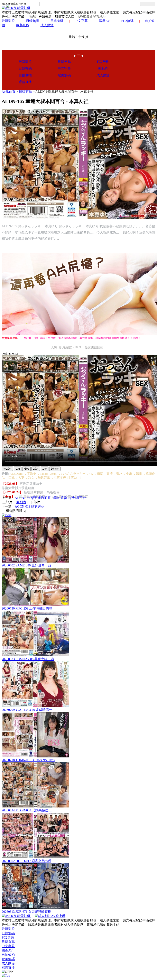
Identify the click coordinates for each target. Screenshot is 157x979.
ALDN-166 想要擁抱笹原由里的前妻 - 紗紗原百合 (50, 498)
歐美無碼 (22, 25)
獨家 (100, 473)
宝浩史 (31, 473)
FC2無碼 (127, 21)
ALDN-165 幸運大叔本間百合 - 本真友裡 (64, 91)
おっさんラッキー (73, 473)
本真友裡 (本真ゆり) (67, 477)
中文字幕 (81, 21)
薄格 (119, 473)
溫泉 (139, 473)
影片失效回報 (94, 347)
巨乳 (11, 477)
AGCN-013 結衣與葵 (29, 506)
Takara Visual (48, 473)
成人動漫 (47, 25)
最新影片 (8, 21)
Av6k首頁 (8, 91)
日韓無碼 (32, 21)
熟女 (31, 477)
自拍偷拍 (25, 75)
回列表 (21, 502)
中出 (129, 473)
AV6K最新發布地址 (92, 16)
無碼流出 (44, 477)
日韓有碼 (56, 21)
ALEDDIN (16, 473)
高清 (110, 473)
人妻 (21, 477)
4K (91, 473)
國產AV (104, 21)
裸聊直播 (25, 82)
